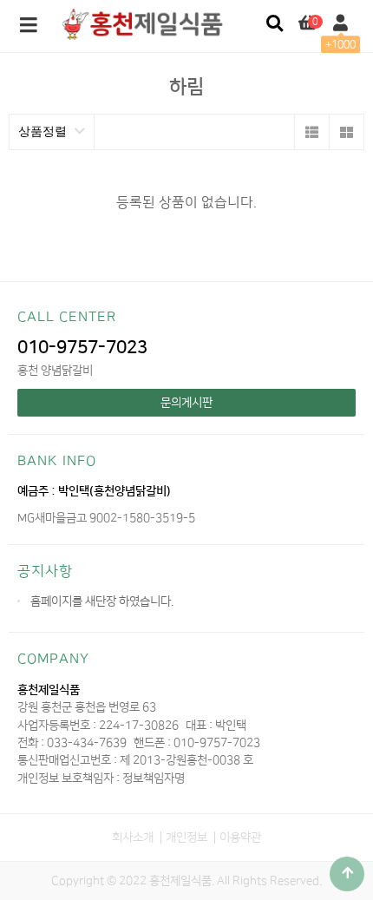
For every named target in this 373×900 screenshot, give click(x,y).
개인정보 (186, 837)
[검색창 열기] (274, 24)
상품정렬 (44, 131)
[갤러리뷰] (346, 132)
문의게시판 (186, 402)
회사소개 (133, 837)
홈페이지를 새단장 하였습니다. (101, 601)
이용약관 (240, 837)
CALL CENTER (66, 317)
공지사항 (45, 571)
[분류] (28, 26)
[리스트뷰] (311, 132)
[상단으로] (347, 874)
